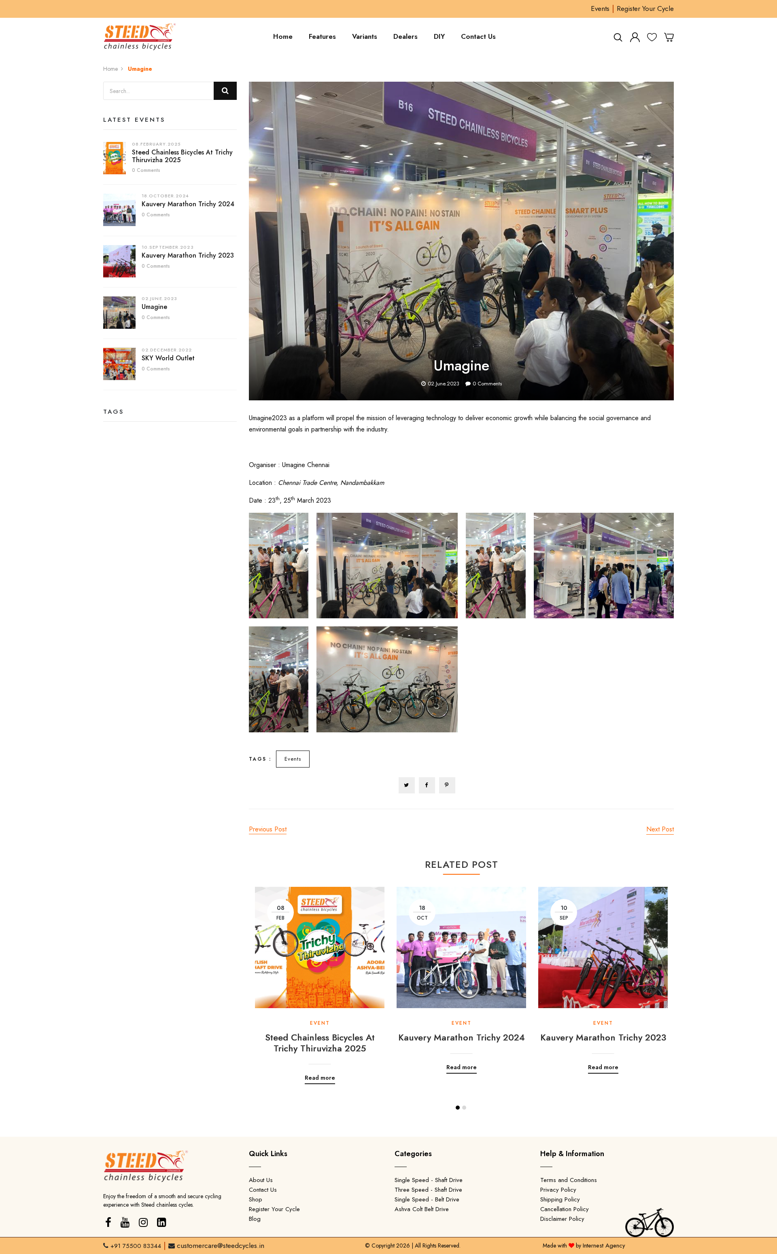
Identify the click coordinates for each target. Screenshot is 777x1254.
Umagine (154, 306)
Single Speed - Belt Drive (427, 1199)
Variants (364, 36)
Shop (255, 1199)
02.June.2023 (443, 383)
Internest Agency (604, 1245)
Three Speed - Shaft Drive (428, 1189)
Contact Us (478, 36)
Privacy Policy (558, 1189)
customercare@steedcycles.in (220, 1245)
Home (283, 36)
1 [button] (458, 1108)
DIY (439, 36)
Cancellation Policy (564, 1209)
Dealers (405, 36)
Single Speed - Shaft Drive (429, 1180)
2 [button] (464, 1108)
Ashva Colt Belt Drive (422, 1209)
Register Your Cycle (645, 8)
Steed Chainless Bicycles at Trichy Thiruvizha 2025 (182, 156)
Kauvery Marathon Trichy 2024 (188, 204)
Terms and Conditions (568, 1180)
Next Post (660, 829)
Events (600, 8)
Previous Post (268, 829)
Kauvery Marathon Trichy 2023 (188, 255)
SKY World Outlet (168, 358)
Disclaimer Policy (562, 1218)
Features (322, 36)
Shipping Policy (560, 1199)
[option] (320, 979)
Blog (255, 1218)
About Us (261, 1180)
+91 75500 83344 (135, 1245)
